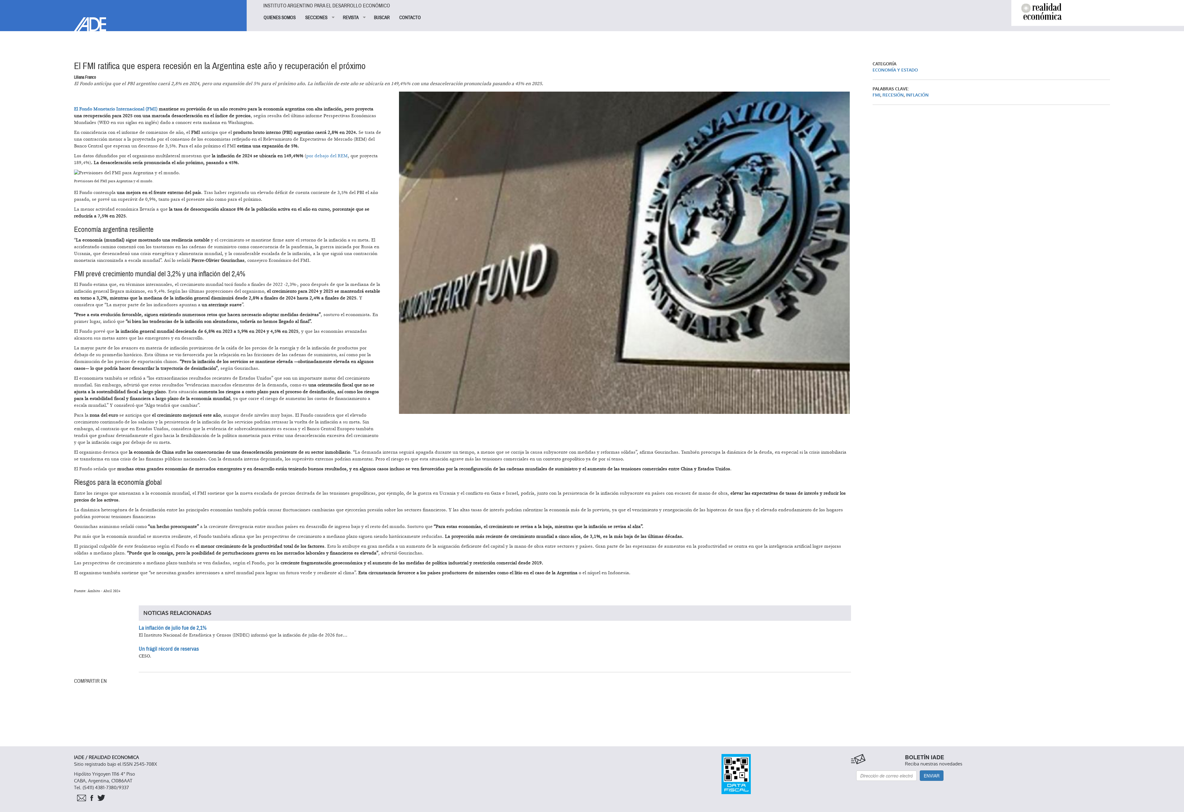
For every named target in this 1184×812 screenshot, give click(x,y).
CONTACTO (410, 17)
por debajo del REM (327, 156)
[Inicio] (123, 15)
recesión (893, 95)
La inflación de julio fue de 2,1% (173, 627)
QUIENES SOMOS (280, 17)
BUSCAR (382, 17)
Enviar (931, 776)
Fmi (876, 95)
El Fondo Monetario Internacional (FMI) (116, 109)
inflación (917, 95)
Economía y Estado (895, 70)
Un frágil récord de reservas (169, 648)
